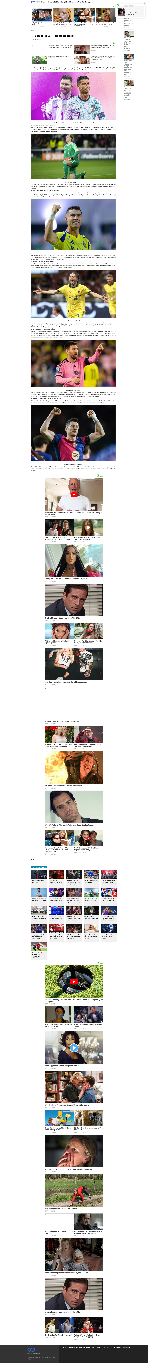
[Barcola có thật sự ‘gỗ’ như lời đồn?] (39, 874)
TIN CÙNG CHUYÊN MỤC (39, 867)
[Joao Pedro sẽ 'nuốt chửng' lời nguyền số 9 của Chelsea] (109, 928)
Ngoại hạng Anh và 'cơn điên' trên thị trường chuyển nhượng (38, 936)
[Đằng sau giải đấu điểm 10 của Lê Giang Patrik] (91, 892)
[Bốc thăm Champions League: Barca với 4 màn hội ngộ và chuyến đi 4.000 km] (74, 874)
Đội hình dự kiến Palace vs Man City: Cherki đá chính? (39, 899)
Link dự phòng (88, 2)
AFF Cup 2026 (80, 2)
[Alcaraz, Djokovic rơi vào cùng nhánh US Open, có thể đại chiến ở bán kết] (109, 910)
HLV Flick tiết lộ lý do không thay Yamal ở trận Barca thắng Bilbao (73, 918)
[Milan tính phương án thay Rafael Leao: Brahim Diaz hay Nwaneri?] (74, 928)
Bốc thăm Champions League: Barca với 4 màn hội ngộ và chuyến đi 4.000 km (74, 883)
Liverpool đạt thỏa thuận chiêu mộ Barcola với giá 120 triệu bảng (56, 936)
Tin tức (38, 2)
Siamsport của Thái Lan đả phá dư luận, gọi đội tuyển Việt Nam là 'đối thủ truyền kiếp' (38, 955)
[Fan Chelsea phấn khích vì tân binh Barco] (91, 874)
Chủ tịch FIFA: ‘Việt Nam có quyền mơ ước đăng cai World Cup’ (39, 918)
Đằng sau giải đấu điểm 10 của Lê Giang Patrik (90, 899)
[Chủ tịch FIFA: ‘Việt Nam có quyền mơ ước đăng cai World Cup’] (39, 910)
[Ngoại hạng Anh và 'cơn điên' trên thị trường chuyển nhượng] (39, 928)
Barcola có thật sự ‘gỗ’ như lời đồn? (38, 881)
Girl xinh (50, 2)
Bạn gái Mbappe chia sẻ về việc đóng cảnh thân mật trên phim (91, 936)
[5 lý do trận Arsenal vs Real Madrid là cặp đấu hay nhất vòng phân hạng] (74, 892)
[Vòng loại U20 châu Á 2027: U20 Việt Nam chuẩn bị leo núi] (91, 910)
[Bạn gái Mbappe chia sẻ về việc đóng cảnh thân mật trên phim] (91, 928)
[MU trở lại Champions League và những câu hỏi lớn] (56, 892)
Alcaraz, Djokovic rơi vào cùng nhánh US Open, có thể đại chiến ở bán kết (108, 918)
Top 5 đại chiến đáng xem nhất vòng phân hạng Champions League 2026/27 (109, 882)
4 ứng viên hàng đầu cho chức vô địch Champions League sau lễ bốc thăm (108, 900)
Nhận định (43, 2)
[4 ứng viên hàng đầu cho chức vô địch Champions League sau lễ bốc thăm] (109, 892)
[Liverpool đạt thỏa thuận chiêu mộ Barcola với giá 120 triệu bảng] (56, 928)
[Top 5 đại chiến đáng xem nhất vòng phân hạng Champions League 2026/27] (109, 874)
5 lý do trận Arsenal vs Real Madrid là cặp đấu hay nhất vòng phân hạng (73, 900)
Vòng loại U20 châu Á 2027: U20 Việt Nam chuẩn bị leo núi (91, 918)
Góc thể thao (72, 2)
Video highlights (64, 2)
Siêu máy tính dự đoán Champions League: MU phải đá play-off (56, 918)
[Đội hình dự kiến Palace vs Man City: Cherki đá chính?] (39, 892)
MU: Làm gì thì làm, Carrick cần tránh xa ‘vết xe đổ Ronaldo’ (56, 882)
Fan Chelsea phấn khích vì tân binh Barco (91, 881)
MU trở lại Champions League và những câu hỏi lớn (56, 900)
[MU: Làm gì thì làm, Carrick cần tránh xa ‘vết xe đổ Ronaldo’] (56, 874)
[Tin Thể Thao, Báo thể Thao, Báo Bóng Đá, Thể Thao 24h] (33, 2)
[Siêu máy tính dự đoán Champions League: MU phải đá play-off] (56, 910)
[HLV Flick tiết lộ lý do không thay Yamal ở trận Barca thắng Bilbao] (74, 910)
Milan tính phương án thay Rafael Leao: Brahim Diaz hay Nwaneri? (74, 936)
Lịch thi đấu (56, 2)
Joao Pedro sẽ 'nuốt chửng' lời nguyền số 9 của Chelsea (109, 936)
